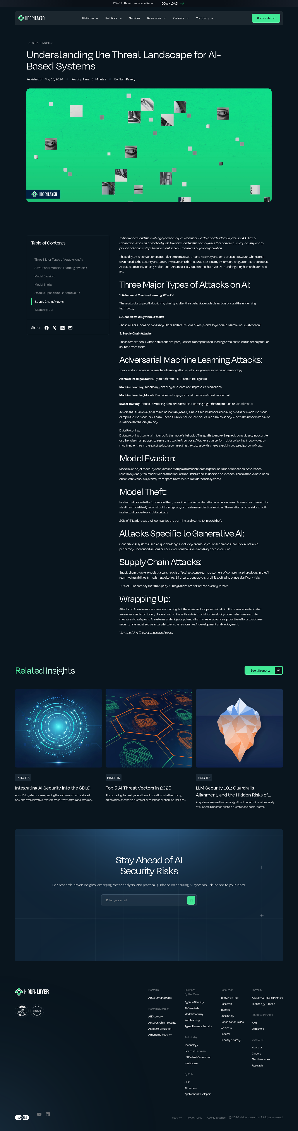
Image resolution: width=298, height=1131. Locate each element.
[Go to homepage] (31, 992)
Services (134, 18)
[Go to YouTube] (39, 1114)
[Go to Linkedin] (47, 1114)
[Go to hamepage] (31, 18)
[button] (90, 18)
